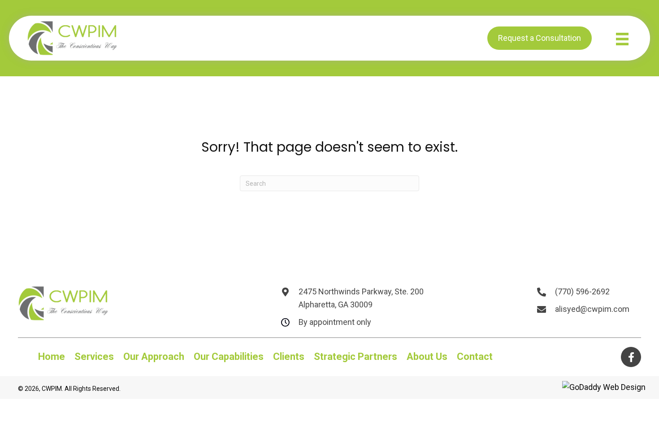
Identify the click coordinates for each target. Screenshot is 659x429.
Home (51, 356)
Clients (288, 356)
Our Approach (153, 356)
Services (94, 356)
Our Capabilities (229, 356)
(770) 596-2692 (582, 291)
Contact (475, 356)
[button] (631, 357)
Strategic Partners (355, 356)
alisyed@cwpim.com (592, 309)
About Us (427, 356)
